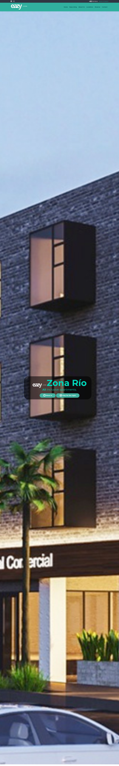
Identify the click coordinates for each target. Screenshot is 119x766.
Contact (104, 7)
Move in (49, 395)
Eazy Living (73, 7)
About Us (81, 7)
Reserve (97, 7)
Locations (89, 7)
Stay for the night (69, 395)
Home (66, 7)
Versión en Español (103, 1)
